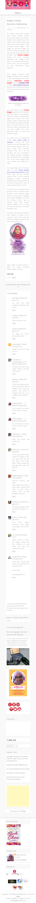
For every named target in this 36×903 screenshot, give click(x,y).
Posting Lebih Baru (11, 284)
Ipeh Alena (15, 298)
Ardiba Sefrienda (21, 28)
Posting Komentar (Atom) (20, 617)
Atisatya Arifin (16, 557)
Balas (14, 310)
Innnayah (15, 316)
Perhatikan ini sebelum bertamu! (15, 773)
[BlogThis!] (9, 274)
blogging (14, 277)
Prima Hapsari (16, 344)
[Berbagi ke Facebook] (12, 274)
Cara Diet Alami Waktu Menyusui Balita (17, 769)
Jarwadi (14, 329)
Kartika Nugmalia (17, 476)
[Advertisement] (18, 796)
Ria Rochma (15, 502)
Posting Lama (26, 284)
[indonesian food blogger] (19, 874)
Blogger (23, 811)
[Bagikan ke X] (11, 274)
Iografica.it (15, 898)
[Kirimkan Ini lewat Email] (7, 274)
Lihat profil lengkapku (20, 860)
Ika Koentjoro (16, 434)
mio (13, 535)
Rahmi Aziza (15, 449)
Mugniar (14, 517)
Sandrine (14, 379)
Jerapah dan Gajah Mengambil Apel (16, 765)
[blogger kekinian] (25, 883)
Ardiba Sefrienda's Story (19, 894)
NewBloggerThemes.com (18, 900)
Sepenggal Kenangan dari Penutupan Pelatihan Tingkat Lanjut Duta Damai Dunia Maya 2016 (17, 759)
